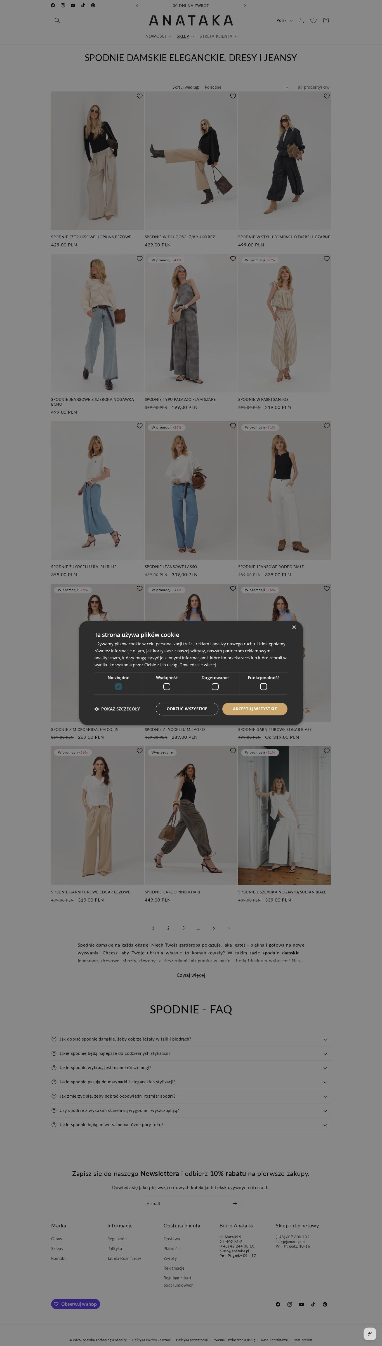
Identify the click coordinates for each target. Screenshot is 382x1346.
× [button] (294, 627)
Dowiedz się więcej (198, 664)
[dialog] (191, 673)
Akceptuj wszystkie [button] (255, 708)
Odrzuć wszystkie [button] (187, 708)
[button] (117, 708)
